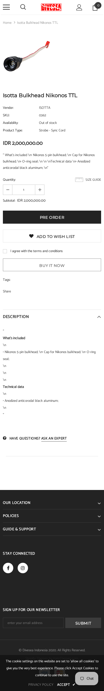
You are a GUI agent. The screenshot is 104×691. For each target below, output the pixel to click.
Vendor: (8, 108)
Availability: (10, 123)
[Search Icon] (23, 7)
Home (7, 23)
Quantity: (9, 179)
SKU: (6, 115)
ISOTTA (44, 108)
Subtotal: (9, 200)
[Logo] (51, 7)
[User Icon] (79, 7)
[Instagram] (23, 568)
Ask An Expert (54, 438)
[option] (26, 57)
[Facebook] (8, 568)
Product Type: (13, 130)
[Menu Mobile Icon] (6, 7)
